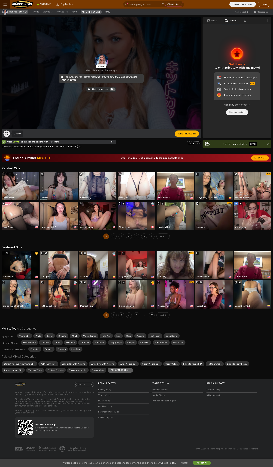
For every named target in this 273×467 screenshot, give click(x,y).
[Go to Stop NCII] (77, 449)
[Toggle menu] (5, 4)
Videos (48, 11)
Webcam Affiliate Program (164, 401)
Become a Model (160, 390)
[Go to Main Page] (22, 4)
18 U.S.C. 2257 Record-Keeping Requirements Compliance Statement (226, 449)
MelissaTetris (10, 328)
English (81, 384)
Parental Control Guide (108, 412)
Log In (264, 4)
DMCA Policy (104, 401)
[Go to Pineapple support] (62, 449)
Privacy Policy (104, 390)
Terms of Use (104, 395)
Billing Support (213, 395)
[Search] (162, 4)
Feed (74, 11)
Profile (35, 11)
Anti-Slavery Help (106, 417)
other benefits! (242, 104)
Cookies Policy (105, 406)
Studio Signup (158, 395)
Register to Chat (237, 112)
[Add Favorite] (6, 133)
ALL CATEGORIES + (120, 370)
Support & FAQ (213, 390)
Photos (62, 11)
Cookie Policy (167, 463)
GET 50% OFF (260, 158)
